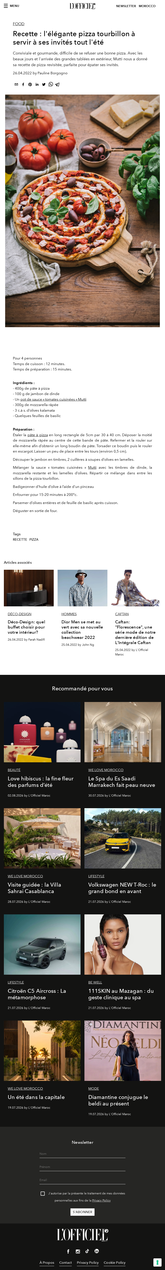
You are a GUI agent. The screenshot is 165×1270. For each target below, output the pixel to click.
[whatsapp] (50, 85)
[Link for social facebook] (68, 1252)
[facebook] (23, 85)
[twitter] (43, 85)
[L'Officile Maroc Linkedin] (97, 1252)
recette (20, 540)
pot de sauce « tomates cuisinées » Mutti (53, 399)
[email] (16, 85)
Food (18, 24)
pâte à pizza (38, 435)
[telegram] (57, 85)
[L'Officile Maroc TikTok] (87, 1252)
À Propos (47, 1263)
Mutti (92, 467)
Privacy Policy (101, 1200)
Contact (65, 1263)
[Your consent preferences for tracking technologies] (157, 1262)
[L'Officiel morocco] (82, 6)
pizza (34, 540)
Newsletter (126, 6)
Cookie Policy (114, 1263)
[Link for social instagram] (78, 1252)
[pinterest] (30, 85)
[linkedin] (37, 85)
